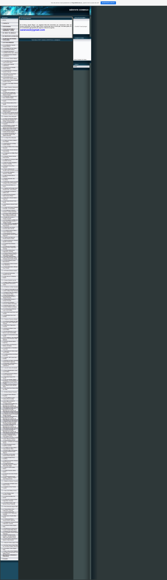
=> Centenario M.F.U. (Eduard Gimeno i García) (10, 71)
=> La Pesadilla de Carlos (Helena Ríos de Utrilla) (9, 398)
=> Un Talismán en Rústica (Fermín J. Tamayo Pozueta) (9, 211)
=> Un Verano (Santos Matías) (10, 58)
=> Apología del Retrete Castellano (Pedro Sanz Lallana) (10, 52)
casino (75, 59)
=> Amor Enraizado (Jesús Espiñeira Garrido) (9, 445)
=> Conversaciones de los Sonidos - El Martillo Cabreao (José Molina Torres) (9, 435)
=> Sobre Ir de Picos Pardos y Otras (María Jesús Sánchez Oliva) (10, 385)
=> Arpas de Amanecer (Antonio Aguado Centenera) (10, 241)
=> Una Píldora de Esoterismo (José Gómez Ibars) (10, 62)
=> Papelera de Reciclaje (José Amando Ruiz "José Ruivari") (10, 189)
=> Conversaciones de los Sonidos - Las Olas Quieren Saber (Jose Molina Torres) (9, 536)
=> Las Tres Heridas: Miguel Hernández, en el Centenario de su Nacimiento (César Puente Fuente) (10, 381)
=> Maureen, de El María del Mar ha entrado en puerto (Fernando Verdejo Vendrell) (10, 414)
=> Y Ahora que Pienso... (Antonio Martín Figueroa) (9, 519)
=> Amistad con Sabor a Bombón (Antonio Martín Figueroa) (10, 361)
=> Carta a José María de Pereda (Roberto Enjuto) (9, 238)
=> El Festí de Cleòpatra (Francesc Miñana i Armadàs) (10, 303)
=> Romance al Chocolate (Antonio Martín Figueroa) (9, 455)
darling (75, 66)
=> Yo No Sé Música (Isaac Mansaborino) (9, 261)
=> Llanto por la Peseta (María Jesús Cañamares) (10, 374)
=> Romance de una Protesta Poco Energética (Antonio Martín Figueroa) (10, 532)
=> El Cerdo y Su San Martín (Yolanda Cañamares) (9, 74)
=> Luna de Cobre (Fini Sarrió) (10, 367)
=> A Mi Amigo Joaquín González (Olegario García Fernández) (10, 182)
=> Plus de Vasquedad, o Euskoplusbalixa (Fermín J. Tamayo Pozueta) (9, 296)
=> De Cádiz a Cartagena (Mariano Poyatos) (9, 401)
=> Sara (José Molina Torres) (10, 490)
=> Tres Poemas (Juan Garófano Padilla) (8, 494)
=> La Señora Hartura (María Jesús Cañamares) (9, 231)
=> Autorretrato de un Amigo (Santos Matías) (9, 144)
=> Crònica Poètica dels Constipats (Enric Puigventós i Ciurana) (10, 513)
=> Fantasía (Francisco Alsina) (10, 319)
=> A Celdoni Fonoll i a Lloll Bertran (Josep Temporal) (9, 503)
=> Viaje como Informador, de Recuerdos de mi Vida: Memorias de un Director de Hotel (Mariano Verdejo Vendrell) (10, 418)
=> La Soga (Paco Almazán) (9, 137)
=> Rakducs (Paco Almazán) (9, 116)
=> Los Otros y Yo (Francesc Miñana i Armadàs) (10, 345)
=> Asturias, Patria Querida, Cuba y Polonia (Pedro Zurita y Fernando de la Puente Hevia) (10, 257)
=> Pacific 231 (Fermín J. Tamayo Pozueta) (9, 218)
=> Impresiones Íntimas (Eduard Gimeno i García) (10, 81)
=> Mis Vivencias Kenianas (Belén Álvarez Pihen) (9, 195)
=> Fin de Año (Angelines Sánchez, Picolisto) (8, 173)
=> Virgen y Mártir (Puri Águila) (10, 106)
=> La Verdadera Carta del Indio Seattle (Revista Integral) (10, 131)
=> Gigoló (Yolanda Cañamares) (10, 87)
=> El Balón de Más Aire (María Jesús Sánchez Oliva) (10, 293)
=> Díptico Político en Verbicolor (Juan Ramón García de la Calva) (10, 283)
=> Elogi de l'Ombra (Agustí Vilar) (10, 542)
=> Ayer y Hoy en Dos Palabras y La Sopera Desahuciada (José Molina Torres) (10, 552)
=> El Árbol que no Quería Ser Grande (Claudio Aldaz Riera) (10, 529)
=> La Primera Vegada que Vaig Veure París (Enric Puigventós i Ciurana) (10, 322)
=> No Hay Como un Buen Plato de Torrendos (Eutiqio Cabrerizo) (10, 546)
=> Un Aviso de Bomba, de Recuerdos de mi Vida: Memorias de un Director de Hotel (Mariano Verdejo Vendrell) (10, 431)
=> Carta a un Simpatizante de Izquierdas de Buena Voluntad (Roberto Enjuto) (10, 110)
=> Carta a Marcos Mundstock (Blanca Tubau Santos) (10, 539)
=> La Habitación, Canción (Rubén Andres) (9, 46)
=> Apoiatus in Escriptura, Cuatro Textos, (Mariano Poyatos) (10, 438)
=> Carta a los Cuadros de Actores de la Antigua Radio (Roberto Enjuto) (9, 93)
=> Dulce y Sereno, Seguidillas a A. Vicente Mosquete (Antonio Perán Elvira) (10, 224)
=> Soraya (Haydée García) (9, 280)
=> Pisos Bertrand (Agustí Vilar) (10, 506)
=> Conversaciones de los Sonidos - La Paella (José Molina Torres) (10, 441)
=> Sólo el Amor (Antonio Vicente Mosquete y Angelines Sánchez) (10, 113)
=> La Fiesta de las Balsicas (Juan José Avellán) (9, 309)
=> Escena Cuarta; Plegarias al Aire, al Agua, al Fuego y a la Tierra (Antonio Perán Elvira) (10, 214)
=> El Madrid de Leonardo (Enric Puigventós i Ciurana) (10, 523)
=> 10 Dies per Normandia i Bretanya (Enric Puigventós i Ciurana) (9, 247)
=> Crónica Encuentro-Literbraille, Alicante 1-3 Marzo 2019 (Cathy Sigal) (10, 464)
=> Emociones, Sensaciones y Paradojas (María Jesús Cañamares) (10, 364)
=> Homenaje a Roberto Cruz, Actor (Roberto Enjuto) (10, 97)
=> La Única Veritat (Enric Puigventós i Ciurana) (9, 251)
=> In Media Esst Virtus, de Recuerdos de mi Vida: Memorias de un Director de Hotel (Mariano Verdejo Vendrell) (10, 410)
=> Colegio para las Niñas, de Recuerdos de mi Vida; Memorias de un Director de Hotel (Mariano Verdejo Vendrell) (10, 405)
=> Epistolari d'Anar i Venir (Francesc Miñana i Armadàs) (10, 306)
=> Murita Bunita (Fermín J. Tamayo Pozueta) (9, 300)
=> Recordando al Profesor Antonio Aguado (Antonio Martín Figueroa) (10, 234)
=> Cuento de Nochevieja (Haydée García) (9, 274)
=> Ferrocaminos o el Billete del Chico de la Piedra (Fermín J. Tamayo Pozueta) (10, 221)
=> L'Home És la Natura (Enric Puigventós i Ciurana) (10, 500)
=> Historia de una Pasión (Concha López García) (9, 228)
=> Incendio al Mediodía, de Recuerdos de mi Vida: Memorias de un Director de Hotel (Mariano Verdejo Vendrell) (10, 426)
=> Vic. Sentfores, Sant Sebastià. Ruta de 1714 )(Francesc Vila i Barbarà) (10, 338)
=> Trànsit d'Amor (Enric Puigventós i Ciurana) (8, 510)
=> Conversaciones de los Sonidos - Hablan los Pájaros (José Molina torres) (9, 477)
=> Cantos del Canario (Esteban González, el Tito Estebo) (10, 208)
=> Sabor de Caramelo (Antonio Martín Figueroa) (10, 461)
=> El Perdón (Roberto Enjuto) (10, 270)
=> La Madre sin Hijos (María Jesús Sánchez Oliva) (9, 448)
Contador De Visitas (81, 59)
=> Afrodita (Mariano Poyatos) (10, 392)
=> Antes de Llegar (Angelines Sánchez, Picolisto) (10, 163)
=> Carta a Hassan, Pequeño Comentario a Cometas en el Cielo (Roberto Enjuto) (10, 254)
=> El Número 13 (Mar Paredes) (10, 286)
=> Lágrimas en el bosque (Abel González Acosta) (10, 160)
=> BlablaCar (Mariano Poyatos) (10, 481)
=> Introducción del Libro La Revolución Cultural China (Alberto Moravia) (9, 134)
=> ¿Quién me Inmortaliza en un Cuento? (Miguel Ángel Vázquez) (10, 290)
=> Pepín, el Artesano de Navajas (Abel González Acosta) (10, 170)
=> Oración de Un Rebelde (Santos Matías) (9, 68)
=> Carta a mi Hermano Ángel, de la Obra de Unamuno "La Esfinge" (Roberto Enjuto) (10, 120)
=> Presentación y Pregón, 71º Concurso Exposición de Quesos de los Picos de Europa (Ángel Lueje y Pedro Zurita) (10, 127)
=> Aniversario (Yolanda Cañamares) (8, 65)
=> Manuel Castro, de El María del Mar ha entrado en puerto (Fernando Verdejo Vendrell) (10, 422)
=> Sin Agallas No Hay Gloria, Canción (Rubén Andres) (10, 49)
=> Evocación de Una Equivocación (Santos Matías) (10, 78)
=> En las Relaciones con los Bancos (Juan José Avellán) (9, 332)
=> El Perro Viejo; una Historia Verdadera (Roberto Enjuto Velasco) (10, 451)
